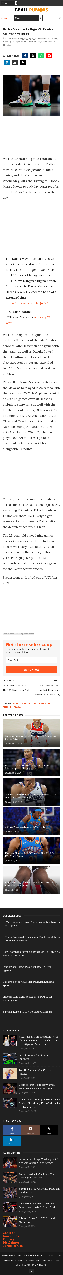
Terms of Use (13, 1246)
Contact (9, 1233)
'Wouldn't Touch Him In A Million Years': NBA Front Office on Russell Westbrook (31, 796)
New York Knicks (32, 41)
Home (4, 18)
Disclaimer (11, 1242)
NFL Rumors (21, 703)
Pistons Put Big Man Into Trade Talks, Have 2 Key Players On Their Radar (30, 884)
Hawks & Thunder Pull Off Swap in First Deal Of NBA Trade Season (29, 855)
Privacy (9, 1239)
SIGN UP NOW (31, 669)
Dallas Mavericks (49, 38)
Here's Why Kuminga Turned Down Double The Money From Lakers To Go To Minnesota (39, 1103)
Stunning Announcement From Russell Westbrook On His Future (30, 738)
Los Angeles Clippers (13, 41)
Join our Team (13, 1236)
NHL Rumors (12, 707)
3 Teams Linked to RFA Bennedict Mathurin (28, 1011)
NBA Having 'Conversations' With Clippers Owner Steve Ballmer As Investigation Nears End (38, 1040)
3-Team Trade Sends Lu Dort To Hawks (25, 826)
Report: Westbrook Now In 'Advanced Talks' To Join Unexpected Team (29, 767)
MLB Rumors (43, 703)
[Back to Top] (31, 1271)
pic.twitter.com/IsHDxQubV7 (27, 303)
